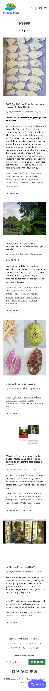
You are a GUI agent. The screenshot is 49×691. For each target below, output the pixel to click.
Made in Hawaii (26, 496)
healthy (25, 294)
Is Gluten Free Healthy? (20, 567)
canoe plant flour (32, 287)
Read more (12, 193)
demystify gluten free (16, 612)
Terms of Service (33, 643)
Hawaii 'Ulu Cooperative (26, 179)
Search (12, 639)
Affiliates (23, 639)
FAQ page (33, 647)
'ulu (8, 173)
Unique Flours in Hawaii (20, 384)
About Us (36, 639)
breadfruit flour (20, 173)
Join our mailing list (24, 656)
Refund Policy (18, 647)
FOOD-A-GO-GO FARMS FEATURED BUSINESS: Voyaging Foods (25, 246)
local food (19, 297)
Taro (8, 300)
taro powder (27, 499)
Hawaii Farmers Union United (20, 182)
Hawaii (9, 179)
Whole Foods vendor (30, 503)
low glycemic (33, 297)
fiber (8, 290)
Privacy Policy (14, 643)
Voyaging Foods (19, 300)
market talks (12, 615)
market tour (27, 615)
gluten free (32, 176)
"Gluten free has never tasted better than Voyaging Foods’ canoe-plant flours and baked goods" (24, 460)
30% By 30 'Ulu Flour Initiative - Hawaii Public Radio (25, 106)
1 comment (27, 510)
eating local (18, 176)
